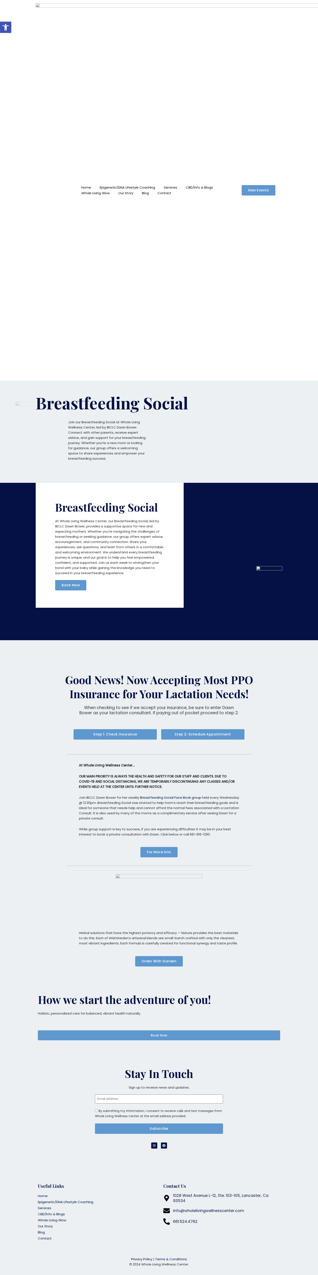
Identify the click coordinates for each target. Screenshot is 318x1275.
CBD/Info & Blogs (199, 187)
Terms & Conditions (171, 1259)
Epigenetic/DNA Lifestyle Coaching (127, 187)
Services (170, 187)
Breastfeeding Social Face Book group (170, 797)
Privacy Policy (141, 1259)
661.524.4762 (185, 1221)
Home (86, 187)
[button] (5, 27)
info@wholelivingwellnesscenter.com (208, 1210)
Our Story (125, 193)
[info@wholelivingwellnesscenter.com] (166, 1210)
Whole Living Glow (95, 193)
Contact (164, 193)
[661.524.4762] (166, 1221)
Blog (145, 193)
